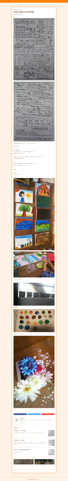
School (17, 1)
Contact (49, 1)
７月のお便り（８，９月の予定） (19, 440)
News (45, 1)
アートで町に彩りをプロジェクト (25, 1)
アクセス (33, 1)
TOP (13, 1)
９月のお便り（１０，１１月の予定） (19, 430)
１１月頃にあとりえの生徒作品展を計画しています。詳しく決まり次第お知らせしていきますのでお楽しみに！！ (29, 432)
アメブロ (54, 1)
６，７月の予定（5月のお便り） (18, 451)
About (42, 1)
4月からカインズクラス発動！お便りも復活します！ (22, 449)
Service (38, 1)
